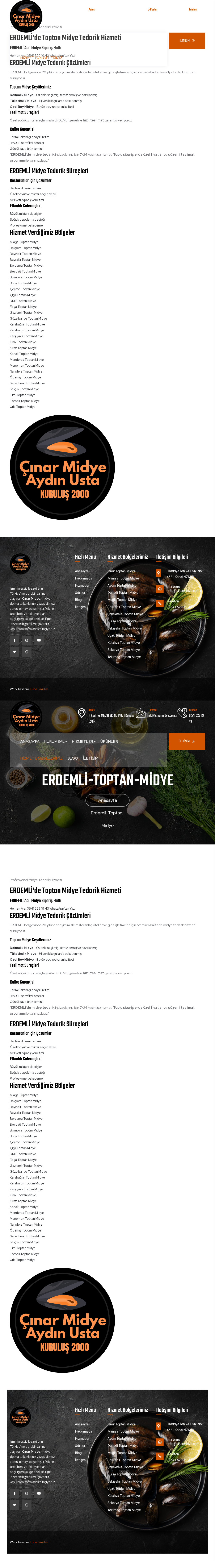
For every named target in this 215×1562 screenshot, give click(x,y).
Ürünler (109, 40)
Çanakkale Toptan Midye (125, 614)
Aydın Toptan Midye (122, 585)
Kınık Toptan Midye (23, 342)
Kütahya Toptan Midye (124, 643)
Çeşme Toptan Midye (25, 289)
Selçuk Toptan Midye (24, 389)
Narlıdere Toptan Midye (26, 371)
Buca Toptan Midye (23, 283)
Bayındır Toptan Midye (25, 254)
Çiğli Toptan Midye (23, 295)
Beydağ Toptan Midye (25, 271)
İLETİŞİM (185, 41)
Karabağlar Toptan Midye (27, 324)
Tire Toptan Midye (22, 395)
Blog (72, 57)
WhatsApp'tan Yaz (62, 908)
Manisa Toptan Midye (123, 578)
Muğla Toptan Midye (122, 600)
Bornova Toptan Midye (26, 277)
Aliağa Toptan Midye (24, 242)
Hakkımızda (83, 578)
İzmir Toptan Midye (122, 571)
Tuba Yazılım (39, 689)
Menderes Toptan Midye (27, 360)
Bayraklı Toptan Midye (25, 260)
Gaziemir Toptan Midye (26, 313)
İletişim (90, 57)
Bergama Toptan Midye (26, 265)
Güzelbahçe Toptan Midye (28, 318)
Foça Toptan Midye (23, 307)
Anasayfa (29, 40)
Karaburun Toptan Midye (27, 330)
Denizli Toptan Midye (123, 593)
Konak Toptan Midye (24, 354)
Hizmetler (83, 40)
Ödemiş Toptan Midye (25, 377)
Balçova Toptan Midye (25, 248)
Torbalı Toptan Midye (25, 401)
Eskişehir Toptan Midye (125, 628)
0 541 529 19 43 (196, 18)
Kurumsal (55, 40)
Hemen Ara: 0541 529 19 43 (29, 908)
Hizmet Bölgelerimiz (41, 57)
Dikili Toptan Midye (23, 301)
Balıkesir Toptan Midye (124, 607)
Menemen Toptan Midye (27, 366)
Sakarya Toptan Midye (124, 650)
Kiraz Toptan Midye (23, 348)
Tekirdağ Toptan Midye (124, 657)
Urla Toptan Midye (22, 407)
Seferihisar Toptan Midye (27, 383)
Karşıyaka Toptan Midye (26, 336)
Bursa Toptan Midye (122, 621)
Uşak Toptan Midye (121, 635)
